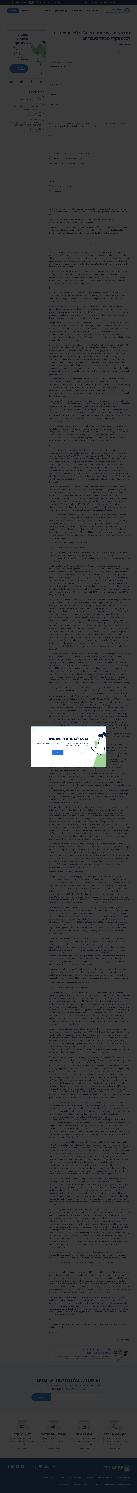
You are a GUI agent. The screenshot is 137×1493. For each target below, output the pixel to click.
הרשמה (57, 752)
